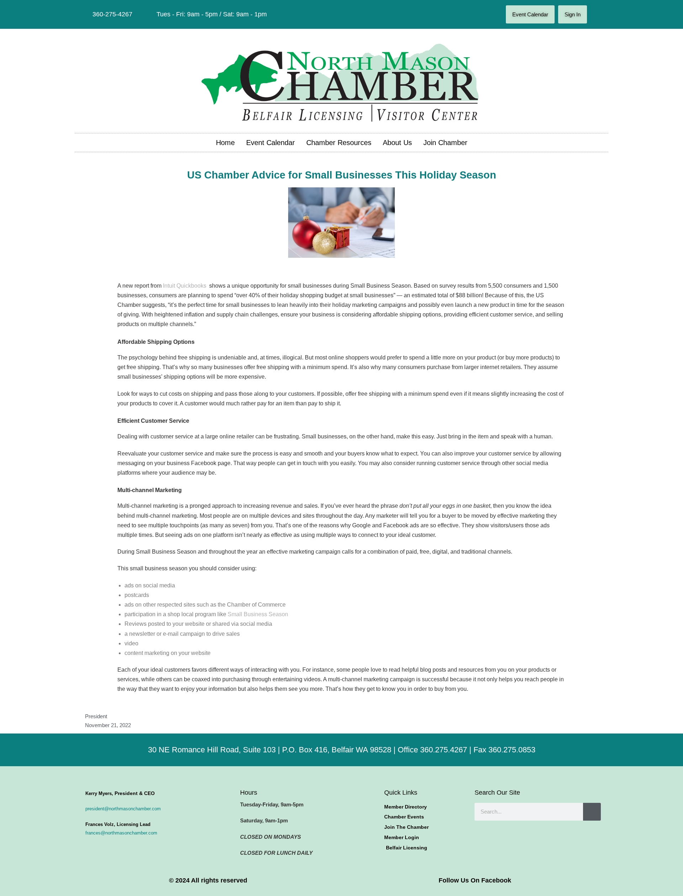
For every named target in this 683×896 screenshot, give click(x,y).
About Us (397, 142)
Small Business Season (258, 614)
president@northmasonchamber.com (123, 808)
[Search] (592, 812)
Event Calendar (270, 142)
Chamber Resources (338, 142)
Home (225, 142)
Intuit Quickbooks (185, 286)
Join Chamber (445, 142)
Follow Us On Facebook (475, 880)
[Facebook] (598, 14)
